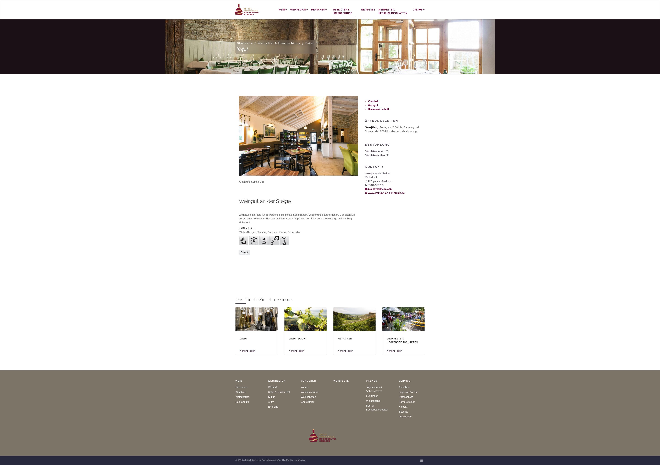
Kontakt (403, 406)
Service (405, 381)
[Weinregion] (305, 319)
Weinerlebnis (373, 400)
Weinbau (240, 392)
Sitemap (403, 411)
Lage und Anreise (408, 392)
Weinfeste (341, 381)
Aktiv (271, 401)
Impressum (405, 416)
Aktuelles (404, 387)
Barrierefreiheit (407, 401)
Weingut (372, 105)
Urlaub (371, 381)
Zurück (244, 252)
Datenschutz (406, 396)
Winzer (305, 387)
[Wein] (256, 319)
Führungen (372, 395)
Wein (239, 381)
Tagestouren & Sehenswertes (374, 389)
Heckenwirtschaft (378, 109)
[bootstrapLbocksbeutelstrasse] (247, 9)
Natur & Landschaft (279, 392)
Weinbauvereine (310, 392)
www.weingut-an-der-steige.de (386, 192)
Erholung (273, 406)
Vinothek (373, 101)
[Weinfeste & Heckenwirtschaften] (403, 319)
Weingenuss (242, 396)
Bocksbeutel (242, 401)
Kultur (271, 396)
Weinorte (273, 387)
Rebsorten (241, 387)
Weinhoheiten (308, 396)
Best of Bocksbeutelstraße (376, 407)
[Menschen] (354, 319)
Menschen (308, 381)
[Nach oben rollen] (653, 458)
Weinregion (277, 381)
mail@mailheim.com (379, 188)
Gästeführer (307, 401)
